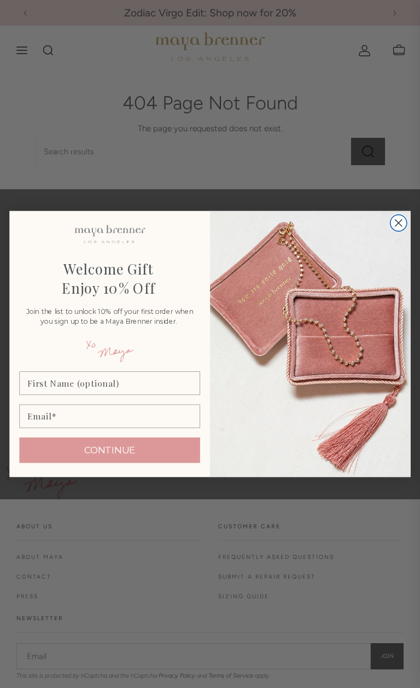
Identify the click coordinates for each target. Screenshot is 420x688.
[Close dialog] (398, 222)
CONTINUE (110, 450)
